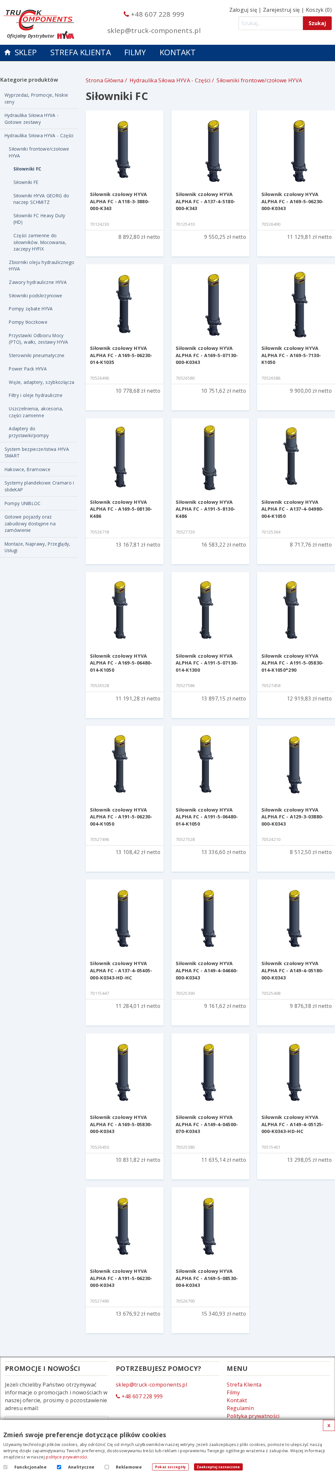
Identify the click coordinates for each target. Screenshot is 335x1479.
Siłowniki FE (26, 182)
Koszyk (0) (319, 9)
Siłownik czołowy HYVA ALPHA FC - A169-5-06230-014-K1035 (121, 355)
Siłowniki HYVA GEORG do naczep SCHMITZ (41, 198)
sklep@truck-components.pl (154, 30)
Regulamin (240, 1408)
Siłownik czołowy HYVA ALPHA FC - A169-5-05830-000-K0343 (121, 1124)
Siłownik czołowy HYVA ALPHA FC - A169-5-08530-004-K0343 (207, 1278)
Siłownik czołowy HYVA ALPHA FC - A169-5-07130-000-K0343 (207, 355)
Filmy (135, 52)
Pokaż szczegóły (170, 1467)
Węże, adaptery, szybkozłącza (41, 382)
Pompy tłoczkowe (28, 322)
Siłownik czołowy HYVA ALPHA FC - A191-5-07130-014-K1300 (207, 663)
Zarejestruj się (281, 9)
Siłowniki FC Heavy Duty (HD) (39, 218)
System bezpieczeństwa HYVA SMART (37, 452)
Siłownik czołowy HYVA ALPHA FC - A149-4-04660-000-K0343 (207, 970)
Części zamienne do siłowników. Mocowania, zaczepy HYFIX (39, 242)
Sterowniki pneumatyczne (36, 355)
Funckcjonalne (30, 1467)
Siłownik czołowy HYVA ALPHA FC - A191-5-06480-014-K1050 (207, 817)
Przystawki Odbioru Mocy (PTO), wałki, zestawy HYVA (38, 338)
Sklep (26, 52)
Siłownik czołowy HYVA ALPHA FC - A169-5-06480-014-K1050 (121, 663)
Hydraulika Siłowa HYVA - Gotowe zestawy (32, 118)
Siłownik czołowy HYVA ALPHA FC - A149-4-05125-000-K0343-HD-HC (292, 1124)
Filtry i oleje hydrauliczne (35, 395)
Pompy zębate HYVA (31, 308)
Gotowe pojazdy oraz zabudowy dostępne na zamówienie (30, 523)
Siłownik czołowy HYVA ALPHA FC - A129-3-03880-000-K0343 (292, 817)
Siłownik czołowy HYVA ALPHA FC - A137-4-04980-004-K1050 (292, 509)
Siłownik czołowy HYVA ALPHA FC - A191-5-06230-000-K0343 (121, 1278)
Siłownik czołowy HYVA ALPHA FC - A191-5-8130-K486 (205, 509)
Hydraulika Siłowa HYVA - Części (39, 135)
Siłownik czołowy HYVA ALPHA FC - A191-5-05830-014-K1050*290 (292, 663)
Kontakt (178, 52)
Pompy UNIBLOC (23, 503)
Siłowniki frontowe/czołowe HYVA (39, 152)
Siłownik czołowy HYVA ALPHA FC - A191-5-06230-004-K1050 (121, 817)
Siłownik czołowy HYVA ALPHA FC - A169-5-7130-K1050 (291, 355)
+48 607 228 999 (156, 14)
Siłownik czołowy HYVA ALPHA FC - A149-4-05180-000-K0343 (292, 970)
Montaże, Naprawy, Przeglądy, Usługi (38, 547)
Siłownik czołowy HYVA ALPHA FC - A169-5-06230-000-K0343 (292, 201)
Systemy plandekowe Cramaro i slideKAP (39, 486)
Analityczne (81, 1467)
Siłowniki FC (27, 169)
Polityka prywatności (253, 1416)
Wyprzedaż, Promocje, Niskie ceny (36, 98)
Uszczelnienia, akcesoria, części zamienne (36, 411)
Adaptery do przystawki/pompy (29, 431)
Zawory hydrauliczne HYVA (38, 282)
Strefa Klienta (80, 52)
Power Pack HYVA (28, 369)
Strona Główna (104, 80)
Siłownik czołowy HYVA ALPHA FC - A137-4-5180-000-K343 (205, 201)
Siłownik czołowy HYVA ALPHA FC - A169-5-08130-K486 (121, 509)
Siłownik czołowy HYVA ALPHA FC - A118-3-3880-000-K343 (120, 201)
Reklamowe (129, 1467)
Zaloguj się (243, 9)
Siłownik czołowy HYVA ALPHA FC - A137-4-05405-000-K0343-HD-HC (121, 970)
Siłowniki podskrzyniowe (35, 295)
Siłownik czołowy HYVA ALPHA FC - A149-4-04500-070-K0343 (207, 1124)
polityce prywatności (66, 1457)
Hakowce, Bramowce (27, 469)
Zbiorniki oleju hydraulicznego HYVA (42, 265)
